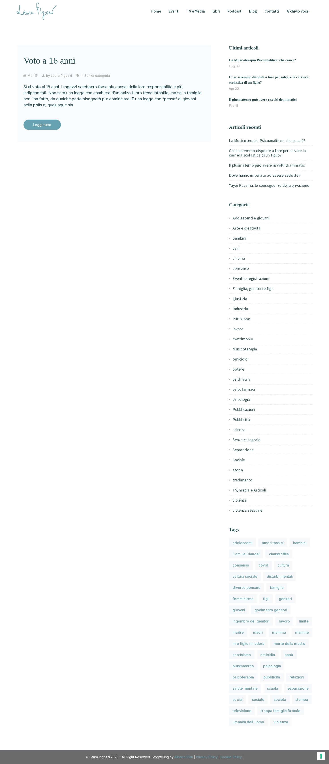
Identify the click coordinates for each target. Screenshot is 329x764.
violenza (240, 500)
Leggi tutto (42, 124)
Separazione (243, 449)
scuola (272, 688)
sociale (258, 699)
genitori (285, 599)
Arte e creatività (246, 228)
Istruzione (241, 318)
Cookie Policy (231, 757)
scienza (239, 429)
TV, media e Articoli (249, 490)
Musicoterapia (245, 349)
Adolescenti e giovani (251, 218)
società (280, 699)
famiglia (277, 587)
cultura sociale (245, 576)
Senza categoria (97, 75)
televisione (242, 710)
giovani (239, 610)
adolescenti (242, 543)
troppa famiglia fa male (280, 710)
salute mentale (245, 688)
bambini (239, 238)
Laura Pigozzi (61, 75)
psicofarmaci (244, 389)
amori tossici (272, 543)
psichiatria (241, 379)
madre (238, 632)
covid (263, 565)
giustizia (240, 298)
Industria (240, 308)
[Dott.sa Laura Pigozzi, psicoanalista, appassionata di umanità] (37, 11)
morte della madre (289, 643)
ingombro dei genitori (251, 621)
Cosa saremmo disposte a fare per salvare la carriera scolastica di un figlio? (267, 153)
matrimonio (243, 338)
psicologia (241, 399)
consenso (241, 268)
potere (238, 369)
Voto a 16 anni (49, 61)
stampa (301, 699)
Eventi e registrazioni (251, 278)
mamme (302, 632)
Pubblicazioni (244, 409)
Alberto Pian (183, 757)
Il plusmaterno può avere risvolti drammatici (263, 99)
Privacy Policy (207, 757)
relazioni (297, 677)
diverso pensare (247, 587)
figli (266, 599)
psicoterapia (243, 677)
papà (288, 654)
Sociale (239, 459)
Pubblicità (241, 419)
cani (236, 248)
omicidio (240, 359)
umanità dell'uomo (248, 722)
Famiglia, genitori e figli (253, 288)
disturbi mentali (280, 576)
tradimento (242, 480)
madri (258, 632)
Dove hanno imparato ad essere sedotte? (264, 175)
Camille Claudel (246, 554)
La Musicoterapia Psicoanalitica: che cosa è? (262, 60)
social (238, 699)
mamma (279, 632)
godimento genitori (270, 610)
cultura (283, 565)
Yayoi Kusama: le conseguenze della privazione (269, 185)
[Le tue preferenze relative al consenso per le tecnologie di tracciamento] (321, 756)
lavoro (238, 328)
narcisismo (242, 654)
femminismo (243, 599)
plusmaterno (243, 666)
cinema (239, 258)
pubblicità (271, 677)
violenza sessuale (247, 510)
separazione (298, 688)
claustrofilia (279, 554)
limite (304, 621)
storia (238, 469)
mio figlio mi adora (248, 643)
